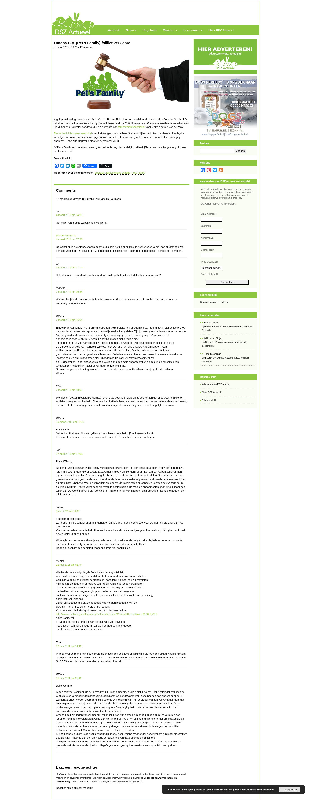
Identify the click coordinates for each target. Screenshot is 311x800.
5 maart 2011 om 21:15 (69, 267)
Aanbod (113, 30)
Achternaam (207, 237)
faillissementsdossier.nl (131, 127)
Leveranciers (192, 30)
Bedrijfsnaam (208, 250)
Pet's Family (138, 172)
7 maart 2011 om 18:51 (69, 390)
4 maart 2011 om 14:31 (69, 215)
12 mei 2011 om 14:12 (69, 646)
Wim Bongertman (66, 235)
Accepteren (290, 789)
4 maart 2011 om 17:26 (69, 239)
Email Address (208, 214)
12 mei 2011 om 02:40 (69, 564)
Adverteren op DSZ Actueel (216, 384)
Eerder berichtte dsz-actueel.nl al (73, 133)
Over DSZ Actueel (221, 30)
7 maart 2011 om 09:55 (69, 291)
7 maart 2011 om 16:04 (69, 320)
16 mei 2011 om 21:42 (69, 678)
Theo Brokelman (212, 354)
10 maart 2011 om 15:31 (70, 422)
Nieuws (131, 30)
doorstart (100, 172)
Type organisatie (209, 261)
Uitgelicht (150, 30)
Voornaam (206, 226)
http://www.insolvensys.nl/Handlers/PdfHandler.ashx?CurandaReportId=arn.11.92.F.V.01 (106, 614)
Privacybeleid (209, 400)
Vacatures (170, 30)
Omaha (126, 172)
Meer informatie (265, 789)
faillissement (113, 172)
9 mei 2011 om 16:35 (68, 511)
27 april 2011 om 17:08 (69, 453)
